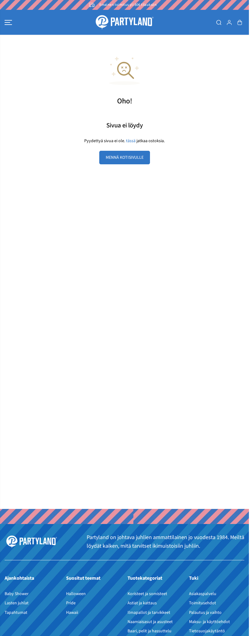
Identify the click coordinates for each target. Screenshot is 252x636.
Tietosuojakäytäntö (207, 631)
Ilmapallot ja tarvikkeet (149, 613)
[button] (8, 22)
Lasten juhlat (17, 603)
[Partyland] (124, 22)
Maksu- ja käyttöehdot (209, 622)
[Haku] (218, 22)
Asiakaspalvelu (202, 594)
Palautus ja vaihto (205, 613)
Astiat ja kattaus (142, 603)
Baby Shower (17, 594)
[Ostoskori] (239, 22)
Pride (71, 603)
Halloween (76, 594)
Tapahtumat (16, 613)
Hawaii (72, 613)
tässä (131, 141)
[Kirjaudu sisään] (229, 22)
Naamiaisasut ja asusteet (150, 622)
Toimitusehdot (202, 603)
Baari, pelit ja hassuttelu (149, 631)
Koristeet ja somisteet (147, 594)
